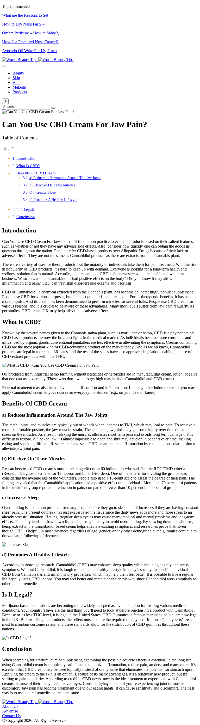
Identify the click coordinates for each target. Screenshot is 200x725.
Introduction (26, 158)
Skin (16, 78)
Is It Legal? (25, 209)
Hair (16, 82)
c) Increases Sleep (42, 192)
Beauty (18, 73)
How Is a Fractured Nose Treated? (30, 42)
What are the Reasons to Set (25, 15)
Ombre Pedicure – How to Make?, (30, 33)
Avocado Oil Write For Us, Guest (29, 50)
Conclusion (25, 216)
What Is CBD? (28, 165)
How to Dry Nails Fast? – (23, 24)
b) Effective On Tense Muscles (52, 185)
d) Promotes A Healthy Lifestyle (53, 200)
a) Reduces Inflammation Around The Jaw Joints (65, 178)
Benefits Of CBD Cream (36, 173)
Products (19, 92)
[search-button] (53, 108)
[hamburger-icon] (4, 65)
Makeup (19, 87)
